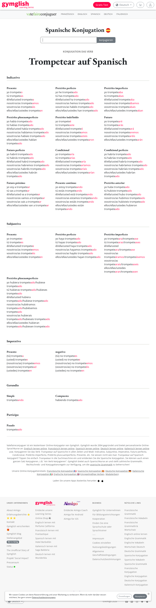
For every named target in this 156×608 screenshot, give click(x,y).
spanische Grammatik (101, 464)
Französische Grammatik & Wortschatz (131, 526)
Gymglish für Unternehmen (106, 510)
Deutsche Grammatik (135, 551)
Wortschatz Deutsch (134, 546)
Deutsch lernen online (112, 448)
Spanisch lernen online (87, 448)
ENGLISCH (82, 14)
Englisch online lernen (135, 534)
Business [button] (96, 503)
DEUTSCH (108, 14)
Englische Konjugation (135, 576)
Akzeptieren (140, 596)
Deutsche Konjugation (135, 580)
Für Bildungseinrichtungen (106, 514)
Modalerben (112, 474)
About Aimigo (13, 510)
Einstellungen (124, 596)
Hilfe (9, 545)
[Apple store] (102, 480)
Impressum (98, 538)
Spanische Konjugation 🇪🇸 (91, 471)
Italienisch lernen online (136, 448)
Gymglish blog (14, 533)
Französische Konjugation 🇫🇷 (61, 471)
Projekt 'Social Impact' (18, 558)
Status (10, 566)
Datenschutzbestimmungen (43, 597)
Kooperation (98, 518)
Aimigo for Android (73, 514)
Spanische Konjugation (136, 555)
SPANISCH (95, 14)
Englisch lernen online (35, 448)
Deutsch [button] (124, 5)
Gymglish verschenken (18, 526)
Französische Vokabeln (136, 518)
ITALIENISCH (122, 14)
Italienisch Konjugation (136, 584)
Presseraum (13, 562)
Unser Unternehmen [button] (17, 503)
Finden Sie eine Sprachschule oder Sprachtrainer (102, 527)
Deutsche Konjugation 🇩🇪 (118, 471)
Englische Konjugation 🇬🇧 (67, 474)
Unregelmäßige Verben (92, 474)
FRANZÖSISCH (67, 14)
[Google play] (99, 480)
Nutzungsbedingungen (104, 547)
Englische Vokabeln (134, 542)
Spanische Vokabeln (134, 559)
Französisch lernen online (61, 448)
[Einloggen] (150, 5)
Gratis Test (102, 5)
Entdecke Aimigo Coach (76, 510)
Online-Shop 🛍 (43, 518)
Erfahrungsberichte (17, 514)
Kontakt (10, 522)
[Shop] (140, 5)
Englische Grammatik (135, 538)
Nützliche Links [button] (132, 503)
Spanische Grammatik (135, 563)
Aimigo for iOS (71, 518)
